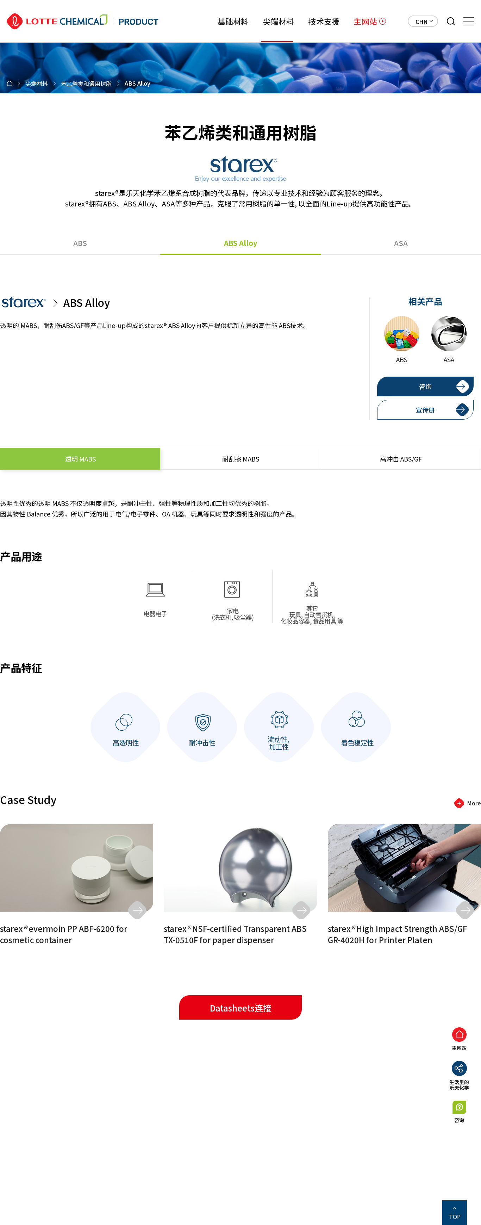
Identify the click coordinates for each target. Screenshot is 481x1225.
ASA (401, 243)
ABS (80, 243)
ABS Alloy (240, 243)
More (474, 803)
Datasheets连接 (240, 1008)
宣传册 (425, 409)
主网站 (365, 21)
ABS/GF (401, 458)
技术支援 (323, 21)
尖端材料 (278, 21)
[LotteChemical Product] (82, 21)
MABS (80, 458)
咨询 (425, 386)
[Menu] (468, 21)
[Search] (451, 21)
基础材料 (233, 21)
